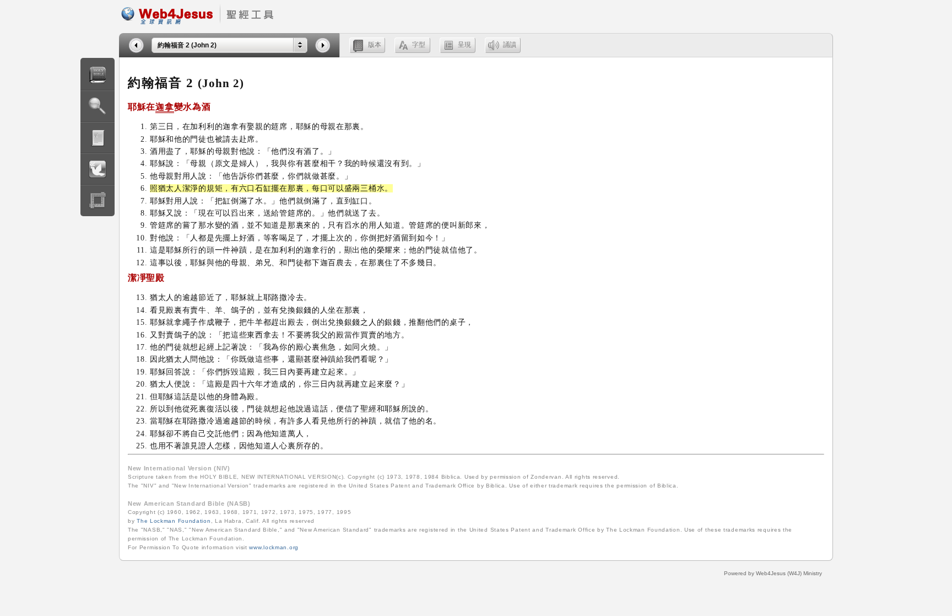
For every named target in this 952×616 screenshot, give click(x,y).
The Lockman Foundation (173, 521)
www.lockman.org (274, 547)
